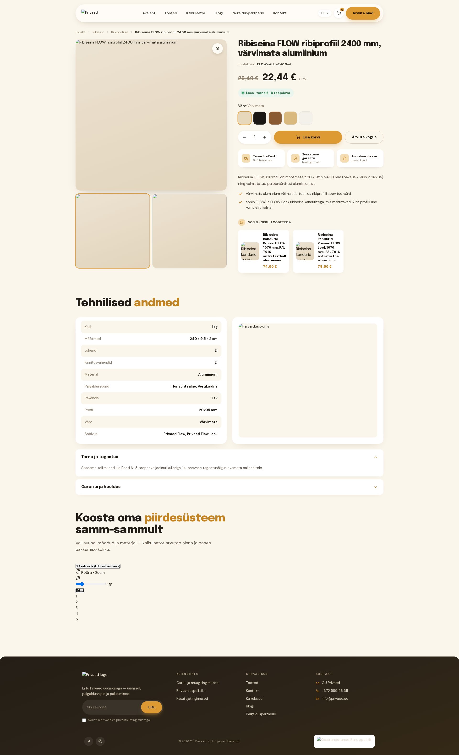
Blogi (218, 13)
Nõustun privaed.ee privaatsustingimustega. (119, 720)
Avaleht (148, 13)
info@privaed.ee (335, 698)
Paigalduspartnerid (248, 13)
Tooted (170, 13)
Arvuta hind (363, 13)
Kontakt (280, 13)
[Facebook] (88, 741)
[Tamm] (290, 118)
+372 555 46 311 (335, 691)
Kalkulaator (195, 13)
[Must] (259, 118)
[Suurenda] (217, 48)
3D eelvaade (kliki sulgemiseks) (98, 566)
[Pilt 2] (190, 231)
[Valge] (305, 118)
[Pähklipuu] (275, 118)
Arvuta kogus (364, 137)
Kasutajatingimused (192, 698)
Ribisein (98, 32)
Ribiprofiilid (119, 32)
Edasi (80, 590)
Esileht (81, 32)
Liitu (151, 707)
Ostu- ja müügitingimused (197, 683)
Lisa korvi (311, 137)
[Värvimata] (244, 118)
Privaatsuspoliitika (191, 691)
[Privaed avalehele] (96, 13)
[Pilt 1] (113, 231)
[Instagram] (100, 741)
